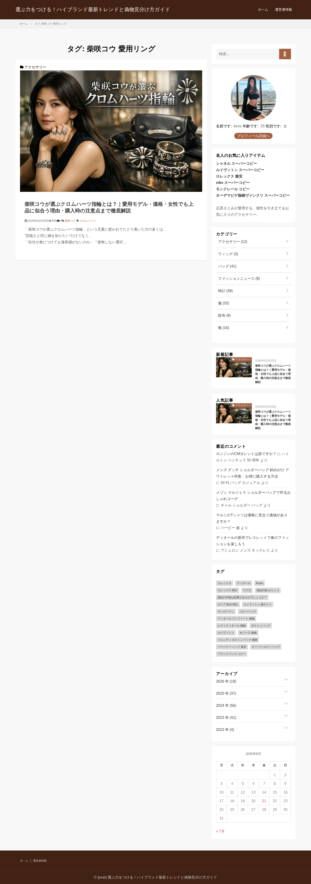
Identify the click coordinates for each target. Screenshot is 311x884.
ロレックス (224, 583)
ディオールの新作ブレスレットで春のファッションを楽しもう (252, 541)
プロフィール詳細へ (253, 136)
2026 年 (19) (226, 681)
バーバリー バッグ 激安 (232, 646)
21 (264, 801)
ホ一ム (263, 9)
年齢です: (250, 126)
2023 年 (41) (226, 718)
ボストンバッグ (260, 625)
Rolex (259, 583)
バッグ (226, 266)
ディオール (243, 583)
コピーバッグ (248, 611)
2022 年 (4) (225, 730)
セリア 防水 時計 (228, 604)
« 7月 (220, 831)
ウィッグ (227, 254)
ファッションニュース (238, 278)
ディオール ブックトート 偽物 (236, 618)
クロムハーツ (87, 220)
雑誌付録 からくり (268, 590)
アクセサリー (34, 67)
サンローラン (226, 611)
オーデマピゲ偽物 (230, 195)
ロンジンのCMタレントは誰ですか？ (246, 454)
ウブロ (247, 590)
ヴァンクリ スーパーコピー (267, 195)
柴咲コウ (70, 220)
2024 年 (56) (226, 705)
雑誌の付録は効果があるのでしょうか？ (242, 597)
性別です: (273, 126)
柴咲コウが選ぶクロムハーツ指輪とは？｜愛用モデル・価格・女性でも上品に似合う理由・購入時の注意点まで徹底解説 (273, 374)
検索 (284, 54)
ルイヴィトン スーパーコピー (240, 170)
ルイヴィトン (226, 632)
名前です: (224, 126)
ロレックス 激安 (229, 176)
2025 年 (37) (226, 693)
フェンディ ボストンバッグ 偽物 (237, 639)
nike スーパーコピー (233, 183)
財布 (224, 315)
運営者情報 (283, 9)
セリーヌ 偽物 (248, 632)
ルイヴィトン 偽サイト (258, 604)
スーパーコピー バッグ (266, 646)
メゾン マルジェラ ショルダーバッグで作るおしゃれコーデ (253, 496)
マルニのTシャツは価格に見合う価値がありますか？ (252, 518)
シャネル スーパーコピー (236, 163)
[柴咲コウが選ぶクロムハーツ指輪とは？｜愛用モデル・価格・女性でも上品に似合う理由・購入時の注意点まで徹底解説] (111, 131)
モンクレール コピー (233, 189)
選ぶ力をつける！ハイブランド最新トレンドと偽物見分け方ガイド (92, 9)
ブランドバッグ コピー (232, 653)
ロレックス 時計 (227, 590)
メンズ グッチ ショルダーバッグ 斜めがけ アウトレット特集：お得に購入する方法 (252, 473)
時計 (225, 291)
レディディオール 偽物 (232, 625)
